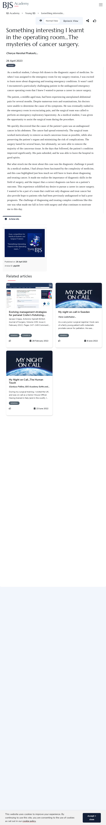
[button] (80, 818)
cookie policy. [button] (29, 821)
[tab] (12, 219)
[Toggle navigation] (100, 4)
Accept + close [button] (92, 818)
